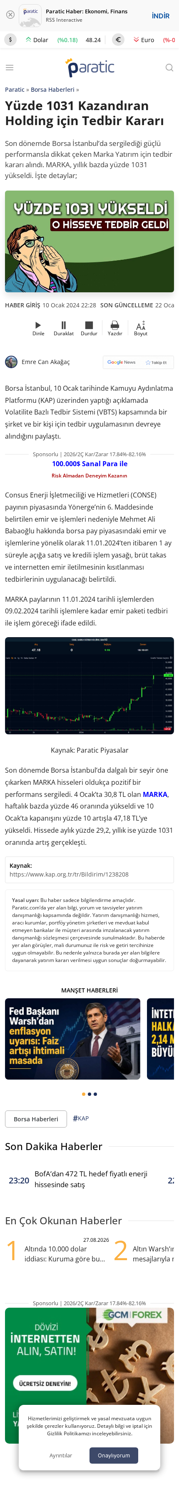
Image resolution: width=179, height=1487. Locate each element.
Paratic (15, 89)
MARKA (155, 794)
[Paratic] (89, 68)
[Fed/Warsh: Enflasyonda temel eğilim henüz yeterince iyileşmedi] (72, 1039)
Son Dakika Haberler (53, 1146)
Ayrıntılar (61, 1455)
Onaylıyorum (114, 1455)
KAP (81, 1118)
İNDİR (160, 16)
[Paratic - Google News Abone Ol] (138, 365)
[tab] (83, 1094)
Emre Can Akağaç (46, 362)
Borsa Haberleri (53, 89)
